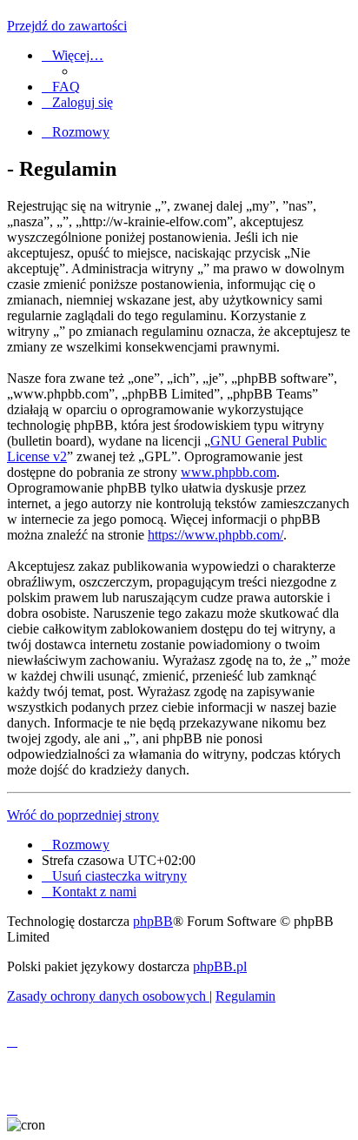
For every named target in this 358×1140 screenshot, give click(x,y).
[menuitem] (61, 86)
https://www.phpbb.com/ (215, 534)
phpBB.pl (220, 966)
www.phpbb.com (228, 472)
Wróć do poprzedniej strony (83, 815)
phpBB (153, 921)
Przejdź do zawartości (67, 25)
